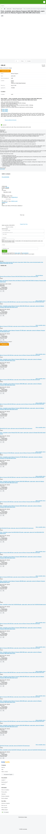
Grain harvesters (9, 262)
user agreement (25, 252)
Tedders (25, 262)
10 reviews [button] (4, 190)
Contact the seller (5, 70)
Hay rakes (11, 263)
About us (3, 767)
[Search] (44, 5)
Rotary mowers (30, 262)
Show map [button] (22, 214)
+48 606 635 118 (14, 197)
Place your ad (4, 344)
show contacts (5, 109)
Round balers (6, 263)
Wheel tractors (3, 262)
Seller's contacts (4, 771)
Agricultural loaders (37, 262)
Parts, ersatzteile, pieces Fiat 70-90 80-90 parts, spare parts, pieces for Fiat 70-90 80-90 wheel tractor (23, 604)
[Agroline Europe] (8, 2)
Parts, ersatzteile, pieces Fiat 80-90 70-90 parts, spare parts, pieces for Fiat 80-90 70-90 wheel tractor (23, 749)
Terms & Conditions (5, 789)
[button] (44, 2)
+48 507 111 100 (14, 201)
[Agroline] (4, 8)
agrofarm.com (4, 202)
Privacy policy (4, 791)
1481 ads (7, 187)
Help (2, 769)
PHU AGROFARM (5, 177)
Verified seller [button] (4, 186)
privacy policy (17, 252)
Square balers (21, 262)
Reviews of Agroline (5, 796)
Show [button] (10, 197)
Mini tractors (15, 262)
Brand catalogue (4, 798)
